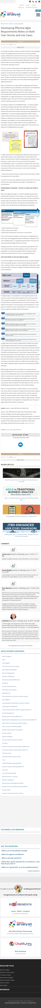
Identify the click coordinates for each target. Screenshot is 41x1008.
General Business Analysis (9, 690)
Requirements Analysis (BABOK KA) (12, 716)
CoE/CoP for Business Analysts (10, 666)
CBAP (3, 660)
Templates (21, 7)
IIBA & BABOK (6, 700)
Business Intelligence (8, 780)
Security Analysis (7, 733)
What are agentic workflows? (13, 854)
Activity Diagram (6, 656)
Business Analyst (4, 970)
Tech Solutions (20, 951)
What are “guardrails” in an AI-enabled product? (20, 867)
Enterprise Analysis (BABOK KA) (11, 680)
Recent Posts (4, 24)
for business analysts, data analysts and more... (20, 933)
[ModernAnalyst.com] (20, 924)
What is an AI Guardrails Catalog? (14, 851)
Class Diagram (6, 663)
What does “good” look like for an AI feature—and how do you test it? (20, 863)
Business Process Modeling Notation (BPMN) (14, 786)
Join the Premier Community (20, 931)
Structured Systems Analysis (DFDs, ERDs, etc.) (15, 750)
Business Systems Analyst (7, 980)
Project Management (8, 713)
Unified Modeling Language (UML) (11, 763)
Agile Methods (17, 429)
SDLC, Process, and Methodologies (12, 726)
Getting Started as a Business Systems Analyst (15, 696)
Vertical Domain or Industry (10, 776)
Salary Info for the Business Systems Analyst (14, 723)
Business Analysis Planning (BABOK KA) (13, 766)
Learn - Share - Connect (20, 911)
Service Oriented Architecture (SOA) (12, 740)
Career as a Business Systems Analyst (12, 793)
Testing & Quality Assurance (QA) (11, 756)
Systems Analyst (4, 983)
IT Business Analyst (5, 975)
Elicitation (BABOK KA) (8, 676)
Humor (34, 5)
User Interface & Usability (9, 773)
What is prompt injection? (12, 858)
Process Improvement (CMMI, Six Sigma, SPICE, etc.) (16, 710)
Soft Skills (4, 743)
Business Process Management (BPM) (12, 783)
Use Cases (9, 429)
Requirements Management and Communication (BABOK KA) (19, 720)
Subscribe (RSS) (19, 24)
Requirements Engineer (6, 977)
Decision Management (8, 673)
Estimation (5, 683)
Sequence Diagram (7, 736)
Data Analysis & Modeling (9, 670)
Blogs (28, 5)
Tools (3, 760)
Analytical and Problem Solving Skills (12, 730)
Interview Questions (31, 7)
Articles (21, 5)
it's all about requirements (20, 913)
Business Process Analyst (7, 972)
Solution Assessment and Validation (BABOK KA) (15, 746)
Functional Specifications (9, 686)
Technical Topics (6, 753)
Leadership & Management (9, 706)
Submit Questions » (34, 871)
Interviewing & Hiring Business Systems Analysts (15, 703)
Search (11, 24)
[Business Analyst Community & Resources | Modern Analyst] (10, 14)
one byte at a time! (20, 953)
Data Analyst (3, 985)
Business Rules (6, 790)
